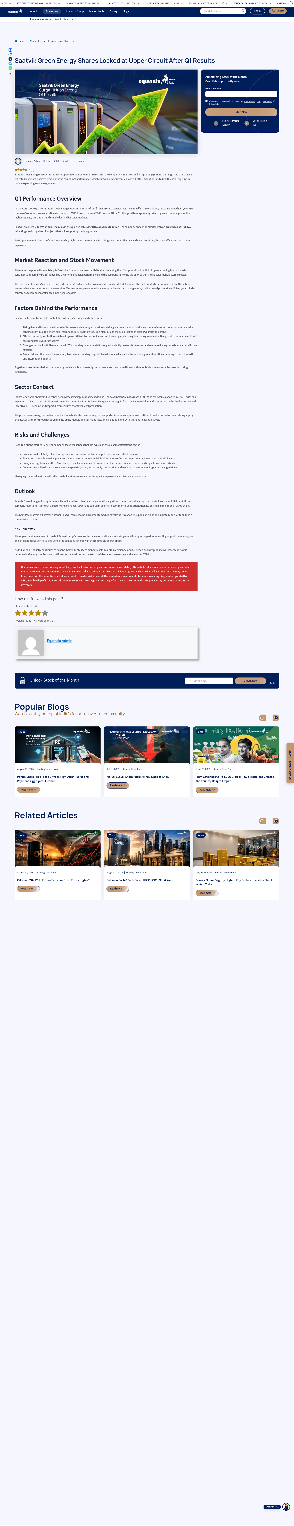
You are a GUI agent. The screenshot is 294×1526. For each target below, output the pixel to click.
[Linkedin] (10, 54)
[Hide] (10, 74)
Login (257, 11)
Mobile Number (213, 88)
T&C (258, 101)
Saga (200, 732)
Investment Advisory (40, 19)
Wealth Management (65, 19)
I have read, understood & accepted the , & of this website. (241, 102)
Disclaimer (267, 101)
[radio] (18, 613)
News (33, 41)
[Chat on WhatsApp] (286, 1507)
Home (20, 41)
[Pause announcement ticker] (291, 3)
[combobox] (209, 94)
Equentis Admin (59, 641)
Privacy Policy (249, 101)
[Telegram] (10, 63)
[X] (10, 59)
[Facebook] (10, 50)
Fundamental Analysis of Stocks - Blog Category (133, 732)
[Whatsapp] (10, 68)
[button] (262, 718)
